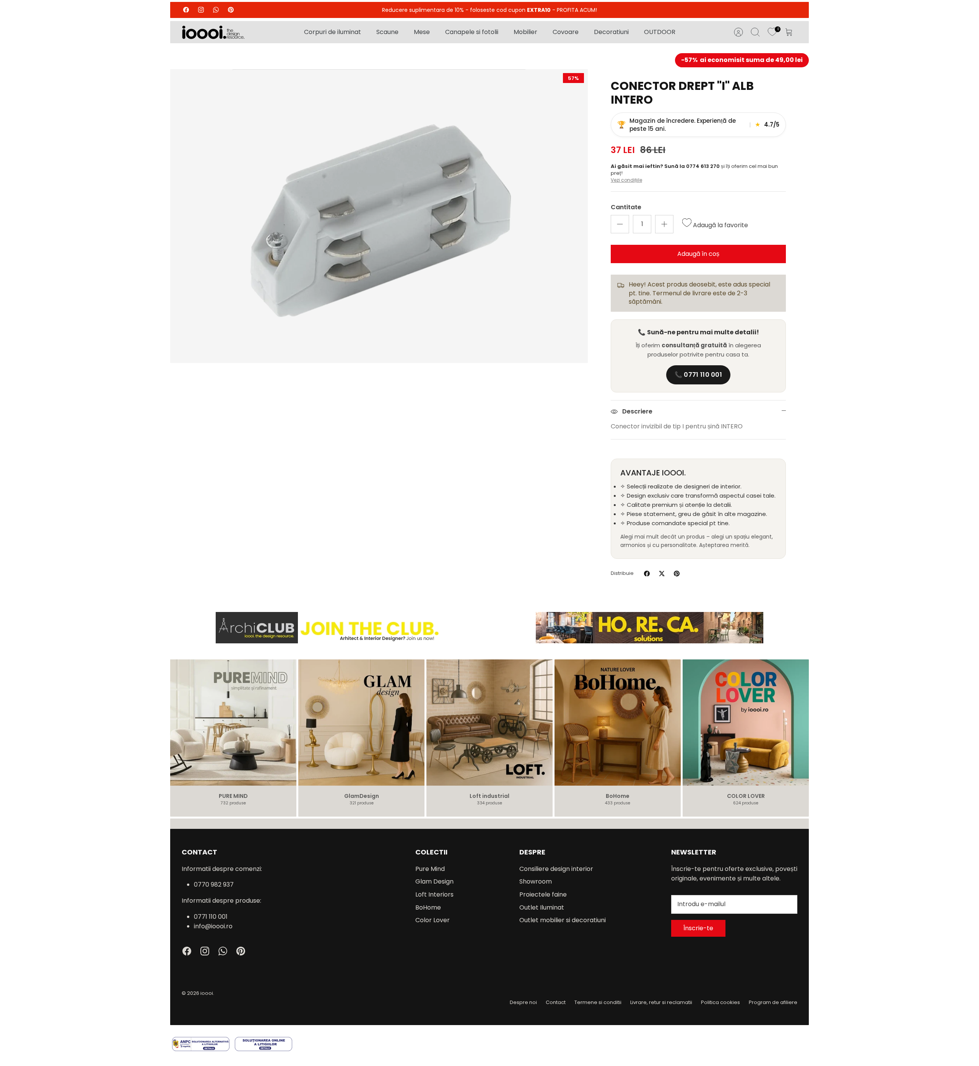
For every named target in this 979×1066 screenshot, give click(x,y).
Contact (556, 1002)
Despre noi (523, 1002)
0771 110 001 (211, 916)
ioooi (206, 993)
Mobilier (525, 32)
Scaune (387, 32)
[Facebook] (186, 10)
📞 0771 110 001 (698, 374)
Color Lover (432, 920)
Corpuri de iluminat (332, 32)
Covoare (566, 32)
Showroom (535, 881)
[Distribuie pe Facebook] (646, 573)
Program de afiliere (773, 1002)
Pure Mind (430, 868)
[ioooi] (213, 32)
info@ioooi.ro (213, 926)
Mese (422, 32)
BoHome (428, 907)
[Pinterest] (230, 10)
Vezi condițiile (626, 180)
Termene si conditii (597, 1002)
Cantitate (626, 207)
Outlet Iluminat (541, 907)
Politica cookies (720, 1002)
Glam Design (434, 881)
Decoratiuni (611, 32)
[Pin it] (676, 573)
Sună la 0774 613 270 (692, 166)
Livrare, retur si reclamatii (661, 1002)
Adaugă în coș (698, 253)
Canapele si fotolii (471, 32)
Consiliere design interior (556, 868)
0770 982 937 (214, 884)
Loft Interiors (434, 894)
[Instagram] (201, 10)
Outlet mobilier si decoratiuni (562, 920)
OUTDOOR (659, 32)
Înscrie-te (698, 928)
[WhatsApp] (215, 10)
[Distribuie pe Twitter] (661, 573)
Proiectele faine (543, 894)
